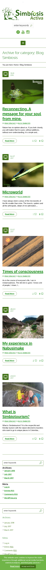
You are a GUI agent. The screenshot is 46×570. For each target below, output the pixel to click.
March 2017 (9, 478)
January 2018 (9, 471)
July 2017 (8, 474)
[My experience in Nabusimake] (23, 327)
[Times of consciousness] (23, 251)
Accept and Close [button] (28, 566)
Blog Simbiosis (26, 65)
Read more (15, 566)
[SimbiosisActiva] (18, 32)
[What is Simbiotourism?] (23, 394)
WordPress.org (10, 498)
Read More (9, 141)
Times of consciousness (22, 271)
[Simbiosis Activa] (23, 13)
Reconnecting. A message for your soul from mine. (21, 113)
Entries (9, 491)
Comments (11, 494)
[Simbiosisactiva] (23, 32)
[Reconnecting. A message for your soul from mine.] (23, 92)
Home (16, 65)
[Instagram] (28, 32)
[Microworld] (23, 175)
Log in (7, 487)
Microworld (12, 192)
